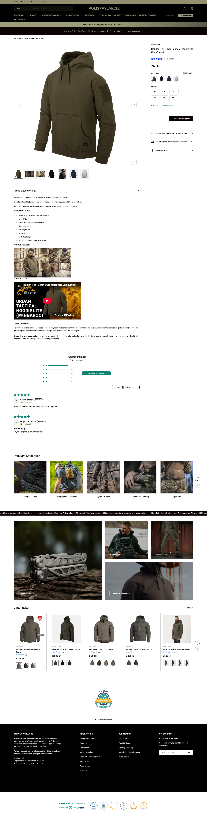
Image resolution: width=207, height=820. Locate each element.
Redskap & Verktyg (140, 497)
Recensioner (85, 766)
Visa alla (190, 608)
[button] (192, 8)
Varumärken (84, 761)
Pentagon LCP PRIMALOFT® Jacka (28, 650)
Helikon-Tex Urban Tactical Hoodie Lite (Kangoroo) (32, 38)
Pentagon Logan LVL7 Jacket (101, 649)
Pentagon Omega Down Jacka (139, 649)
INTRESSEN (89, 15)
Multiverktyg (26, 593)
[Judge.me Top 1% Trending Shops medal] (143, 806)
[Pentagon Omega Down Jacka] (140, 629)
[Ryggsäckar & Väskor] (66, 477)
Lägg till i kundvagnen (181, 119)
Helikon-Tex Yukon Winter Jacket (66, 649)
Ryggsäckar (115, 555)
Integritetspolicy (86, 752)
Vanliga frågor (124, 743)
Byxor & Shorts (103, 497)
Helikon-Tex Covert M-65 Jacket (176, 649)
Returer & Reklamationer (90, 757)
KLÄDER (33, 15)
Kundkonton (124, 757)
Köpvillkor (84, 743)
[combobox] (43, 8)
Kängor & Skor (30, 497)
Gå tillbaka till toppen (103, 720)
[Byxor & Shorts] (103, 477)
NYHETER (117, 15)
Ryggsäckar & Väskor (67, 497)
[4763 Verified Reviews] (103, 709)
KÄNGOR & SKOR (72, 15)
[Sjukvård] (177, 477)
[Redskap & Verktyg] (140, 477)
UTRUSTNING (19, 15)
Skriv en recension (96, 373)
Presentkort (170, 15)
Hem (15, 38)
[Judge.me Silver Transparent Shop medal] (124, 806)
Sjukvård (177, 497)
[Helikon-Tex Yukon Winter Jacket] (66, 629)
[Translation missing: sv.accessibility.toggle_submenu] (25, 15)
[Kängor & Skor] (30, 477)
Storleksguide (188, 73)
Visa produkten (134, 31)
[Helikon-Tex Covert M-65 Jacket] (177, 629)
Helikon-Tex (155, 45)
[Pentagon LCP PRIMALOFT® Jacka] (30, 629)
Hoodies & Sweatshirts (121, 593)
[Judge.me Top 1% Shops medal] (134, 806)
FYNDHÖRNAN (105, 15)
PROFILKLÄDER (130, 15)
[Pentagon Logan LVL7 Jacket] (103, 629)
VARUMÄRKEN (19, 19)
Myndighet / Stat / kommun (129, 752)
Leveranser (84, 748)
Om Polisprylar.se (87, 738)
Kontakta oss (124, 738)
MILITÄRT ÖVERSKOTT (147, 15)
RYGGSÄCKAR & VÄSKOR (51, 15)
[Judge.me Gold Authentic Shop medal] (114, 806)
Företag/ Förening (126, 748)
